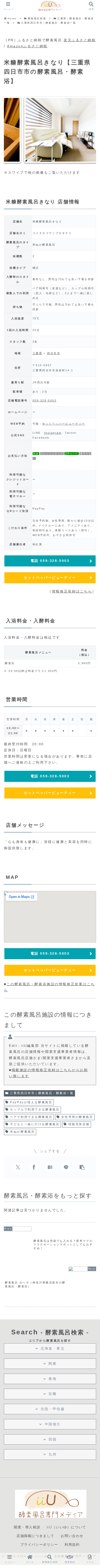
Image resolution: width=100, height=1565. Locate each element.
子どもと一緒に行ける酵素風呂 (34, 1124)
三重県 (37, 353)
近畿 (53, 1394)
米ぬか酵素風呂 (22, 1131)
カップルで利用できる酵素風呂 (34, 1109)
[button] (82, 1167)
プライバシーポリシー (39, 1544)
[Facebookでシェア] (34, 1167)
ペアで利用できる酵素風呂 (31, 1117)
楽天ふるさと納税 (80, 40)
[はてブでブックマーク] (50, 1167)
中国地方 (53, 1424)
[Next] (86, 129)
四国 (53, 1439)
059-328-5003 (45, 400)
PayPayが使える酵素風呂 (31, 1102)
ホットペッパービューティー (63, 423)
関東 (53, 1363)
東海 (53, 1379)
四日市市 (53, 353)
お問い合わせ (72, 1536)
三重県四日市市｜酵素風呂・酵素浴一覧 (42, 1093)
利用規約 (72, 1544)
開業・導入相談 (27, 1527)
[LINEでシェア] (66, 1167)
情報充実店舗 (79, 1124)
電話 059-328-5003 (50, 561)
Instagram (53, 432)
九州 (53, 1454)
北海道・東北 (53, 1348)
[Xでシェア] (18, 1167)
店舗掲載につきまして (35, 1536)
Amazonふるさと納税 (27, 46)
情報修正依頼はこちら (72, 591)
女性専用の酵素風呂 (77, 1117)
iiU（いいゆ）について (66, 1527)
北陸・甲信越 (53, 1409)
